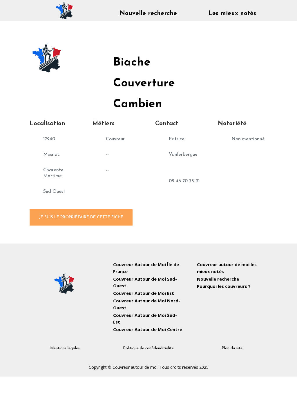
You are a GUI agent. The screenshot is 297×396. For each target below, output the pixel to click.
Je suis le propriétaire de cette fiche (81, 217)
